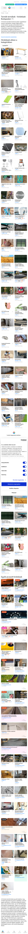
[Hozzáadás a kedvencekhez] (12, 56)
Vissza (4, 7)
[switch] (25, 467)
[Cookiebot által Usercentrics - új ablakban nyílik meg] (21, 440)
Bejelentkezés (24, 1)
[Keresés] (21, 8)
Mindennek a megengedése (14, 484)
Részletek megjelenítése (18, 480)
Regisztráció (16, 1)
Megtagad (14, 492)
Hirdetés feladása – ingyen (20, 4)
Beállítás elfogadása (14, 488)
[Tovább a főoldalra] (9, 8)
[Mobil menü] (25, 7)
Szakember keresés (10, 4)
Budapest (5, 11)
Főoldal (2, 13)
